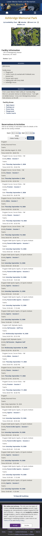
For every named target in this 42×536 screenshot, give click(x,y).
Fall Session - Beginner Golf (15, 342)
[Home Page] (7, 13)
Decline (26, 525)
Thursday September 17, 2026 (16, 362)
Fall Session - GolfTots (15, 328)
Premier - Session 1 (14, 187)
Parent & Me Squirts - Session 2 (18, 271)
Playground (10, 111)
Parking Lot (10, 107)
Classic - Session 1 (12, 173)
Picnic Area (10, 109)
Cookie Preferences (21, 532)
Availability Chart (11, 22)
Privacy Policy (20, 520)
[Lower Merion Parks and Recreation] (21, 7)
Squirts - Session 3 (12, 314)
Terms (4, 532)
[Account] (21, 13)
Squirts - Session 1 (12, 257)
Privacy (10, 532)
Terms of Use (8, 520)
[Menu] (35, 13)
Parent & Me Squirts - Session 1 (18, 243)
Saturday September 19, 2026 (16, 418)
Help (31, 532)
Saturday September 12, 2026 (16, 249)
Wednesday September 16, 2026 (17, 333)
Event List (32, 22)
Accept (15, 525)
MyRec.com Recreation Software (24, 534)
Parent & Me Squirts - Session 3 (18, 300)
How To (38, 532)
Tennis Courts (11, 113)
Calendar (23, 22)
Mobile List (21, 24)
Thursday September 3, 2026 (16, 164)
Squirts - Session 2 (12, 286)
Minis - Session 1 (13, 159)
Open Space (10, 105)
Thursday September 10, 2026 (15, 207)
